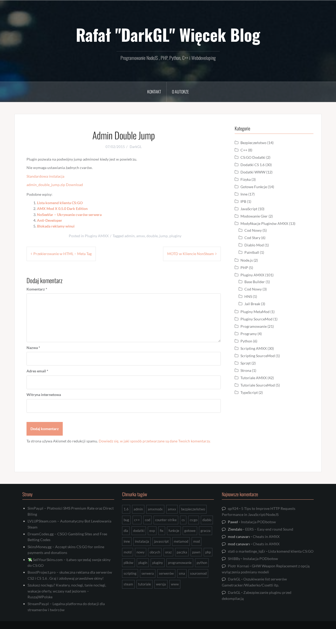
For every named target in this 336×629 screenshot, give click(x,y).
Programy (248, 333)
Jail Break (252, 304)
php (208, 552)
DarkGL (136, 147)
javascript (161, 541)
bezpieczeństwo (193, 509)
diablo (206, 520)
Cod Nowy (253, 230)
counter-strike (166, 520)
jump (163, 236)
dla (126, 530)
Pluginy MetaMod (255, 311)
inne (127, 541)
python (202, 563)
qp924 (233, 508)
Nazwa (33, 347)
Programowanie (253, 326)
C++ (243, 150)
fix (162, 530)
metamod (181, 541)
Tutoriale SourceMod (257, 385)
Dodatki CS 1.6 (252, 164)
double (152, 236)
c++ (137, 520)
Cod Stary (252, 237)
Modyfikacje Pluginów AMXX (264, 223)
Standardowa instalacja (45, 176)
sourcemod (198, 573)
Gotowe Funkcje (253, 186)
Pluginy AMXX (97, 236)
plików (128, 563)
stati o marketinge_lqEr (246, 551)
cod (147, 520)
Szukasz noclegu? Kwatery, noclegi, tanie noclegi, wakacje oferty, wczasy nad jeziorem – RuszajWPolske (67, 591)
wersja (161, 584)
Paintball (251, 252)
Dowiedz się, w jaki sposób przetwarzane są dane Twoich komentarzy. (155, 441)
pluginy (175, 236)
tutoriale (144, 584)
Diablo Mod (254, 245)
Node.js (246, 260)
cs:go (193, 520)
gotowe (190, 530)
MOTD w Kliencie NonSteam (190, 253)
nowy (140, 552)
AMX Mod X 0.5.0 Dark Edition (62, 208)
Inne (244, 194)
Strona (245, 370)
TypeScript (249, 392)
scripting (130, 573)
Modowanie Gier (254, 216)
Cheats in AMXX (266, 536)
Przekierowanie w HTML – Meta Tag (62, 253)
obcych (155, 552)
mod (196, 541)
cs (183, 520)
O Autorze (180, 91)
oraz (168, 552)
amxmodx (155, 509)
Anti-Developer (49, 220)
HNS (248, 296)
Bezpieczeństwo (253, 142)
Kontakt (154, 91)
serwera (147, 573)
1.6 (126, 509)
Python (246, 341)
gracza (206, 530)
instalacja (142, 541)
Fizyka (245, 179)
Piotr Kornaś (238, 566)
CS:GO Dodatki (252, 157)
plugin (142, 563)
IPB (243, 201)
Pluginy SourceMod (256, 319)
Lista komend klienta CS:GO (60, 202)
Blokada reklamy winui (56, 226)
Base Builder (254, 281)
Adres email (37, 371)
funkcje (174, 530)
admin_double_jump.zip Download (55, 184)
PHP (244, 267)
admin (129, 236)
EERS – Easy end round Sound (269, 529)
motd (128, 552)
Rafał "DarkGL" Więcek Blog (168, 34)
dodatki (138, 530)
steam (128, 584)
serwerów (166, 573)
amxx (140, 236)
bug (126, 520)
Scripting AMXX (253, 348)
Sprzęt (245, 363)
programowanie (180, 563)
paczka (182, 552)
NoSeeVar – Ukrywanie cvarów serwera (69, 214)
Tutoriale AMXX (253, 378)
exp (152, 530)
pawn (196, 552)
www (175, 584)
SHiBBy (234, 558)
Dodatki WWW (252, 172)
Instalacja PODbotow (258, 522)
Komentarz (37, 289)
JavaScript (248, 209)
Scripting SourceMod (257, 355)
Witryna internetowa (44, 394)
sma (182, 573)
